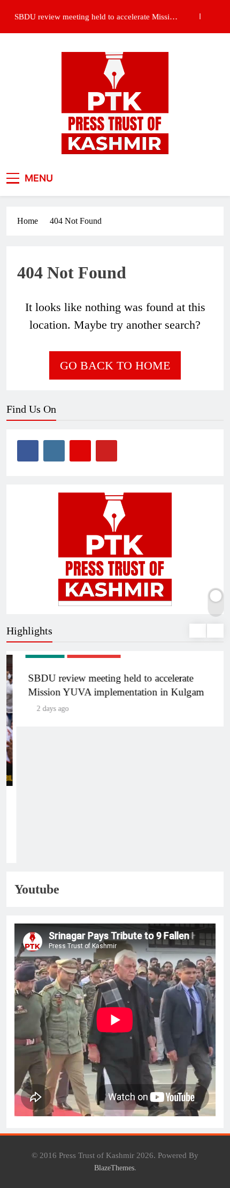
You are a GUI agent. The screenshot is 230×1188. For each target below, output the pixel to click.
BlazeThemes (114, 1167)
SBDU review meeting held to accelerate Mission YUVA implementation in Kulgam (96, 16)
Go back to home (115, 365)
